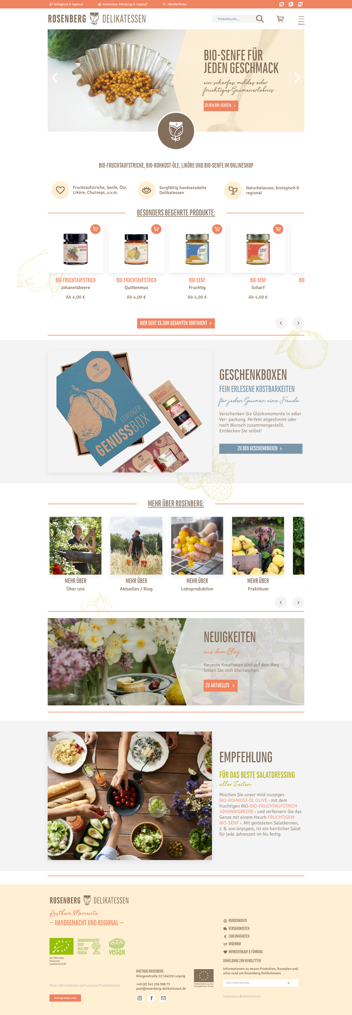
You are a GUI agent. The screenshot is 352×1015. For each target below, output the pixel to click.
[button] (54, 78)
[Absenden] (288, 983)
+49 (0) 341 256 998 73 (153, 984)
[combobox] (234, 19)
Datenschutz (251, 996)
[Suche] (260, 19)
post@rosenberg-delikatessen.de (161, 988)
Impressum (231, 996)
